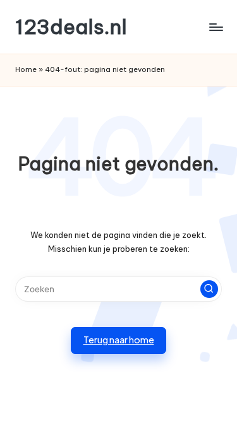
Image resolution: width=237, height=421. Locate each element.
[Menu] (215, 26)
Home (26, 69)
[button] (209, 289)
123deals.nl (71, 27)
